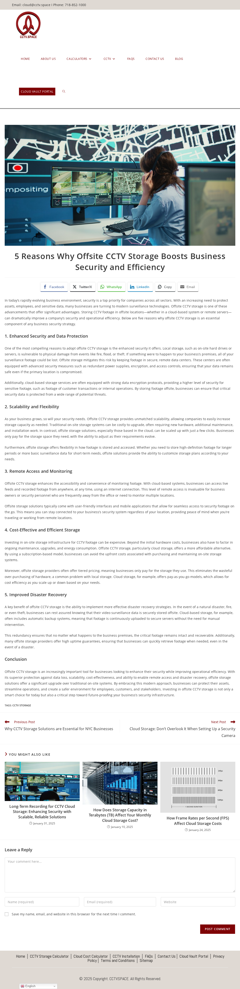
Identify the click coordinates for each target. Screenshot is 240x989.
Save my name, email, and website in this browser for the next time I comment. (74, 914)
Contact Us (167, 956)
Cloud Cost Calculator (91, 956)
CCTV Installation (126, 956)
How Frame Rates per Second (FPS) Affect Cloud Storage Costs (198, 821)
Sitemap (146, 960)
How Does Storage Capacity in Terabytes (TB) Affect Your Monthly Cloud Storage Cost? (120, 815)
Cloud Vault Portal (194, 956)
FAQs (148, 956)
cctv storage (21, 705)
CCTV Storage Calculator (49, 956)
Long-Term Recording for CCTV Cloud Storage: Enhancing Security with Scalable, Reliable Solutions (42, 811)
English (29, 986)
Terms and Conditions (118, 960)
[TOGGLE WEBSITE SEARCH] (64, 91)
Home (20, 956)
